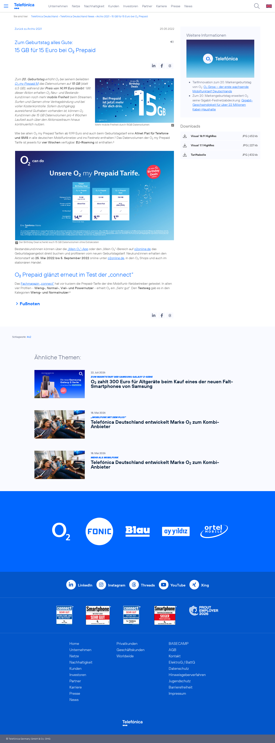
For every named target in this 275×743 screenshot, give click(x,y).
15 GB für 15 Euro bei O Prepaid (130, 16)
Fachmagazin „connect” (37, 283)
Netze (76, 6)
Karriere (161, 6)
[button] (153, 66)
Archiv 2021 (102, 16)
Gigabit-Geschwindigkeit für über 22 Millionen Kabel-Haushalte (222, 104)
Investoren (130, 6)
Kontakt (175, 656)
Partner (147, 6)
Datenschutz (179, 668)
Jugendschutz (180, 681)
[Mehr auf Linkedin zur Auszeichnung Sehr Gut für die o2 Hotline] (132, 615)
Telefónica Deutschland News (77, 16)
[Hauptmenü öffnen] (6, 6)
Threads (148, 585)
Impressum (177, 693)
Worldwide (125, 656)
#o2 (29, 337)
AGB (172, 649)
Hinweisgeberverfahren (187, 674)
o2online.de (142, 249)
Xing (205, 585)
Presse (175, 6)
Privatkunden (127, 643)
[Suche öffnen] (257, 6)
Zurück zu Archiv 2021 (28, 29)
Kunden (113, 6)
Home (74, 643)
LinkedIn (85, 585)
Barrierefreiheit (180, 687)
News (188, 6)
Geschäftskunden (131, 649)
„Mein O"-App (78, 249)
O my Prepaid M (26, 83)
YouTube (178, 585)
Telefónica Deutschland (44, 16)
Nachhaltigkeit (94, 6)
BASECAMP (178, 643)
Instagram (116, 585)
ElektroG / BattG (182, 662)
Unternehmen (58, 6)
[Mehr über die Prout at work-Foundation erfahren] (204, 615)
